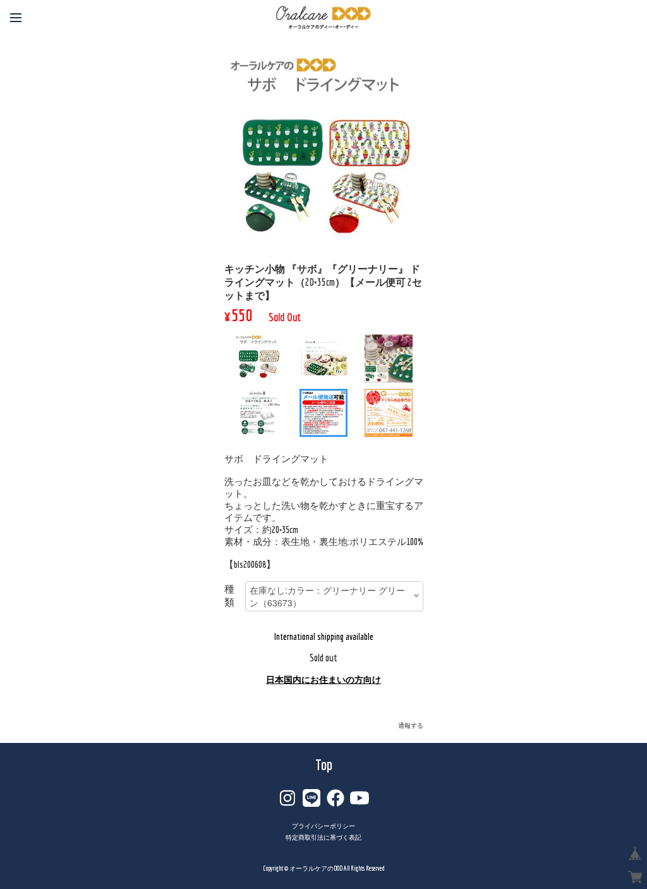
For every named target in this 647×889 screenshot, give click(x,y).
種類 (229, 595)
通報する (410, 725)
